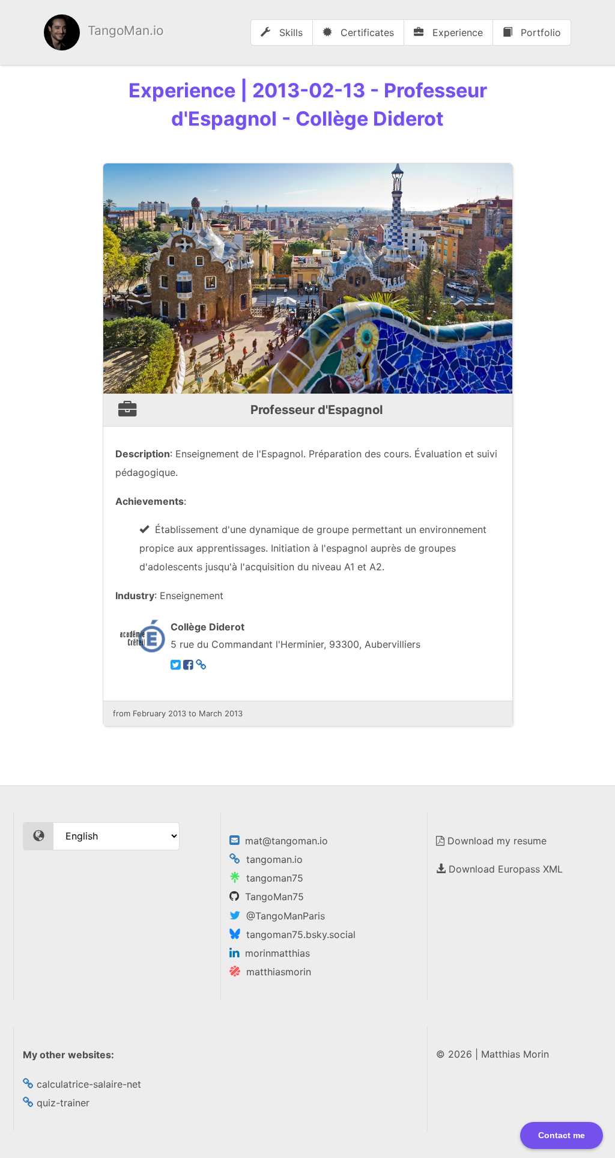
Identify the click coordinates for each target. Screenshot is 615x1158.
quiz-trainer (61, 1103)
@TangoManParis (282, 916)
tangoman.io (271, 859)
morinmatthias (274, 953)
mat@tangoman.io (283, 841)
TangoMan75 (271, 897)
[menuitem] (103, 32)
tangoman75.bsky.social (298, 934)
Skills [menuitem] (289, 32)
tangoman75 (271, 878)
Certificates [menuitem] (366, 32)
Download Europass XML (504, 869)
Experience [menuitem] (456, 32)
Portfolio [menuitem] (539, 32)
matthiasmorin (275, 972)
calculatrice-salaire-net (87, 1084)
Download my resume (495, 841)
